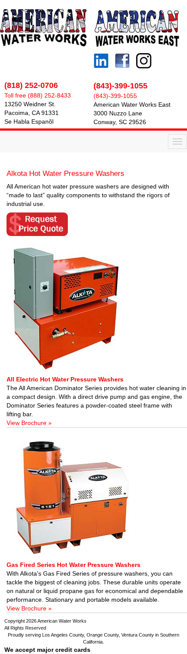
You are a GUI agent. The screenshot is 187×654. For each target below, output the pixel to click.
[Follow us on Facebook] (120, 62)
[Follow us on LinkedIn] (101, 58)
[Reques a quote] (97, 224)
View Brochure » (29, 422)
